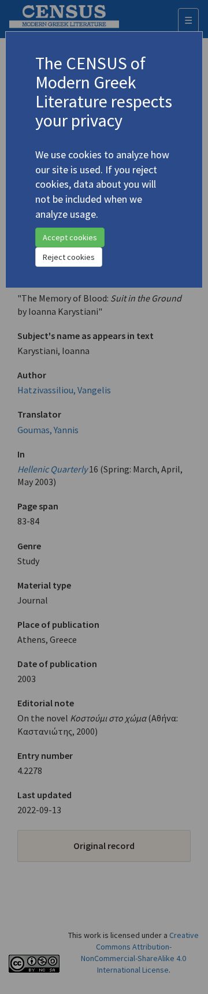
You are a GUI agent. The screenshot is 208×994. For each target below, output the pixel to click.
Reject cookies (69, 257)
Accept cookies (70, 237)
